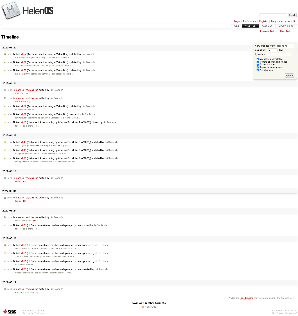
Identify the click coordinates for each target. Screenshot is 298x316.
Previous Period (268, 31)
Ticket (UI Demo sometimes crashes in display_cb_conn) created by (57, 269)
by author (260, 54)
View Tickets (286, 26)
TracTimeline (246, 298)
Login (237, 21)
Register (263, 21)
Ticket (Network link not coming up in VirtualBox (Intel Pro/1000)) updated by (62, 142)
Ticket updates (267, 64)
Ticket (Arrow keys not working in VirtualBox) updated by (51, 54)
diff (25, 93)
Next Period (286, 31)
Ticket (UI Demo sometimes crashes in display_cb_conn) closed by (57, 225)
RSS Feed (150, 306)
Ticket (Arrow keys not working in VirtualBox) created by (51, 114)
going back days (269, 50)
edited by (35, 90)
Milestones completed (270, 59)
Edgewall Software (35, 313)
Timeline (250, 26)
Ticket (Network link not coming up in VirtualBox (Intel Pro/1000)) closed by (61, 122)
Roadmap (267, 26)
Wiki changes (266, 70)
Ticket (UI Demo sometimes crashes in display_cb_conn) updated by (57, 245)
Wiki (236, 26)
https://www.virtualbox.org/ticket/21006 (42, 145)
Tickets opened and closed (273, 62)
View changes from (265, 46)
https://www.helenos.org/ (284, 313)
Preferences (249, 21)
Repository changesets (271, 67)
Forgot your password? (283, 21)
